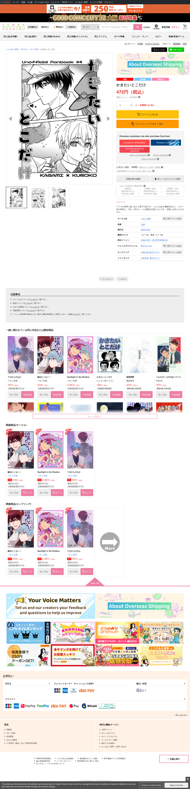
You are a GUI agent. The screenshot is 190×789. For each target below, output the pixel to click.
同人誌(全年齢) (11, 36)
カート (29, 492)
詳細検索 (146, 27)
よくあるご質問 (81, 2)
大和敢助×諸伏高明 (104, 388)
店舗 (23, 2)
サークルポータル (42, 2)
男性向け (60, 27)
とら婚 (29, 2)
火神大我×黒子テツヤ (16, 388)
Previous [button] (10, 118)
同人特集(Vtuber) (52, 36)
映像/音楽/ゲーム (177, 36)
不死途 (140, 43)
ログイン (175, 26)
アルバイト (108, 2)
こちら (33, 299)
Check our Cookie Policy (151, 785)
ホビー (158, 36)
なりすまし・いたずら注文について (50, 763)
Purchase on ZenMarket (166, 142)
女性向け (72, 27)
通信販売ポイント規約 (89, 758)
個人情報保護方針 (43, 761)
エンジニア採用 (96, 2)
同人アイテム (101, 36)
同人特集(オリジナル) (77, 36)
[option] (59, 118)
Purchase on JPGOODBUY (134, 142)
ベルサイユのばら (152, 43)
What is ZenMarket (161, 155)
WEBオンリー (67, 2)
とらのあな (5, 2)
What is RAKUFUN (150, 159)
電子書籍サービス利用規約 (114, 758)
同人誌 (23, 49)
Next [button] (108, 118)
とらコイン (55, 2)
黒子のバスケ (13, 483)
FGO (184, 43)
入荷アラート (173, 218)
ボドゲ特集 (119, 36)
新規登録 (166, 26)
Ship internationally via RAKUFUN (134, 149)
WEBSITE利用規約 (43, 758)
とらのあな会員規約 (65, 758)
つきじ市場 (12, 475)
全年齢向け (33, 27)
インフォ (15, 2)
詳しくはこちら (181, 714)
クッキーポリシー (64, 761)
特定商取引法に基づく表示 (88, 761)
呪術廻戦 (176, 43)
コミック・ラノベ (140, 36)
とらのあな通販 (12, 49)
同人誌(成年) (31, 36)
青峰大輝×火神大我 (134, 388)
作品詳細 (27, 394)
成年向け (45, 27)
